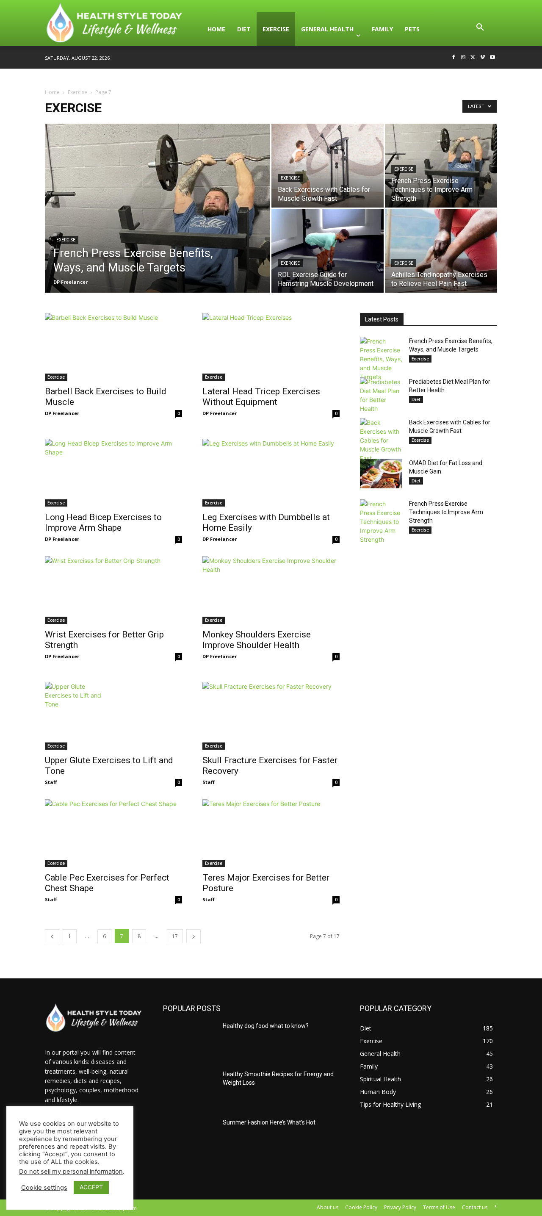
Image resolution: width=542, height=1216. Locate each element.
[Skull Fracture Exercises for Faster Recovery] (271, 716)
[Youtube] (492, 58)
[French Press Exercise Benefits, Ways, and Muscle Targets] (157, 221)
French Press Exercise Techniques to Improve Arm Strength (446, 512)
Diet (416, 399)
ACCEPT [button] (91, 1187)
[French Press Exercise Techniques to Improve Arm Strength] (441, 166)
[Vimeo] (482, 58)
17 (175, 936)
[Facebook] (454, 58)
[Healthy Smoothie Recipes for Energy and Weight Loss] (189, 1089)
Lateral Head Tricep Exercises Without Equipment (261, 396)
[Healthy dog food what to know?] (189, 1040)
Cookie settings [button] (44, 1187)
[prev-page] (52, 936)
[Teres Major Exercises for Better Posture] (271, 833)
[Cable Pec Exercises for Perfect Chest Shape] (113, 833)
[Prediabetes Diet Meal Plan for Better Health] (381, 395)
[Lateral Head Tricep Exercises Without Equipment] (271, 347)
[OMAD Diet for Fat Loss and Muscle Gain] (381, 473)
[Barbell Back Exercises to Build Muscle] (113, 347)
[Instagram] (463, 58)
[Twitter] (473, 58)
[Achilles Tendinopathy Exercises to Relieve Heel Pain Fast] (441, 251)
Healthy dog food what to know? (266, 1025)
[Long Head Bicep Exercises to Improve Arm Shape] (113, 473)
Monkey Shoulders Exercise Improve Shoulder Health (256, 639)
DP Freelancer (70, 282)
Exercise (77, 92)
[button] (480, 29)
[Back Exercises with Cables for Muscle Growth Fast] (327, 166)
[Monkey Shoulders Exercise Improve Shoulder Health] (271, 590)
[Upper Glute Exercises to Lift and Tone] (113, 716)
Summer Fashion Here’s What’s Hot (269, 1122)
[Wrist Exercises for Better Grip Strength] (113, 590)
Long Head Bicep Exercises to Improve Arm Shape (103, 522)
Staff (51, 782)
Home (52, 92)
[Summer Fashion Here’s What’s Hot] (189, 1137)
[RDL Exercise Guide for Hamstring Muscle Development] (327, 251)
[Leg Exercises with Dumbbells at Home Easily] (271, 473)
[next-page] (193, 936)
